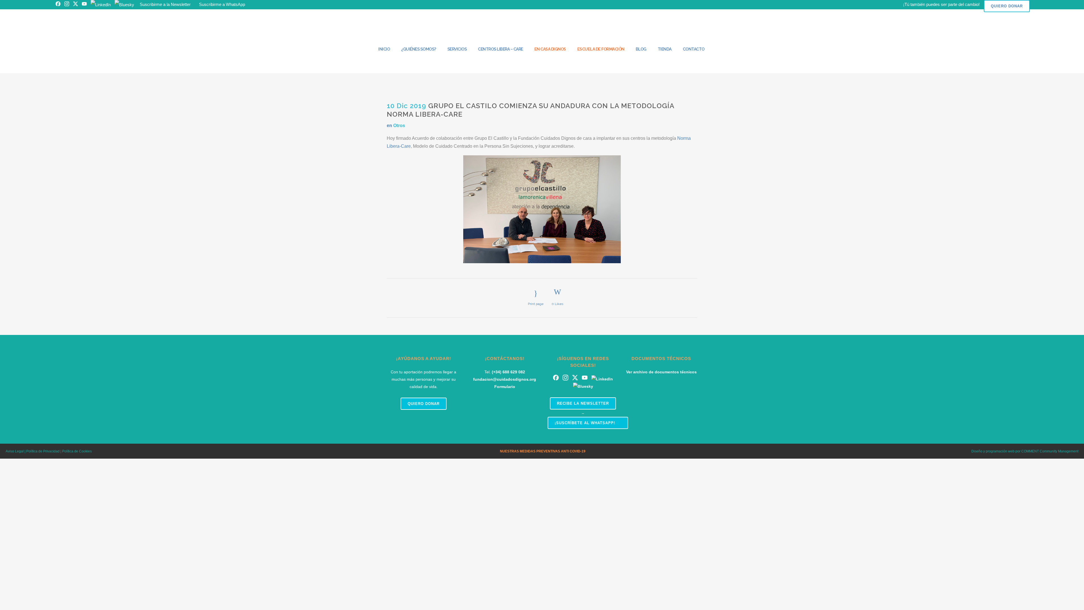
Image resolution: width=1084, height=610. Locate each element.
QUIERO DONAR (1007, 6)
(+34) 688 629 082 (508, 372)
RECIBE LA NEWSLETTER (583, 403)
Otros (399, 125)
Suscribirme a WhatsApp (222, 4)
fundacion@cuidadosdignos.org (504, 379)
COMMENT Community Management (1049, 451)
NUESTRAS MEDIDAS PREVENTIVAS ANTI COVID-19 (542, 451)
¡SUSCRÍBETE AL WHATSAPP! (585, 423)
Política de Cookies (77, 451)
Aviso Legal (15, 451)
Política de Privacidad (42, 451)
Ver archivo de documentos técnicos (661, 372)
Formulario (504, 386)
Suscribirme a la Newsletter (165, 4)
